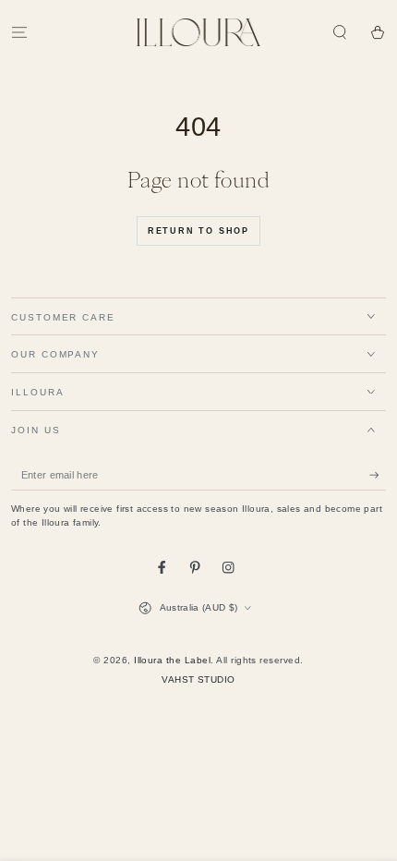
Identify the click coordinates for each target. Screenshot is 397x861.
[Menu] (19, 31)
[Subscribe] (377, 475)
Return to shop (198, 231)
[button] (339, 31)
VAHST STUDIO (198, 679)
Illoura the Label (172, 660)
